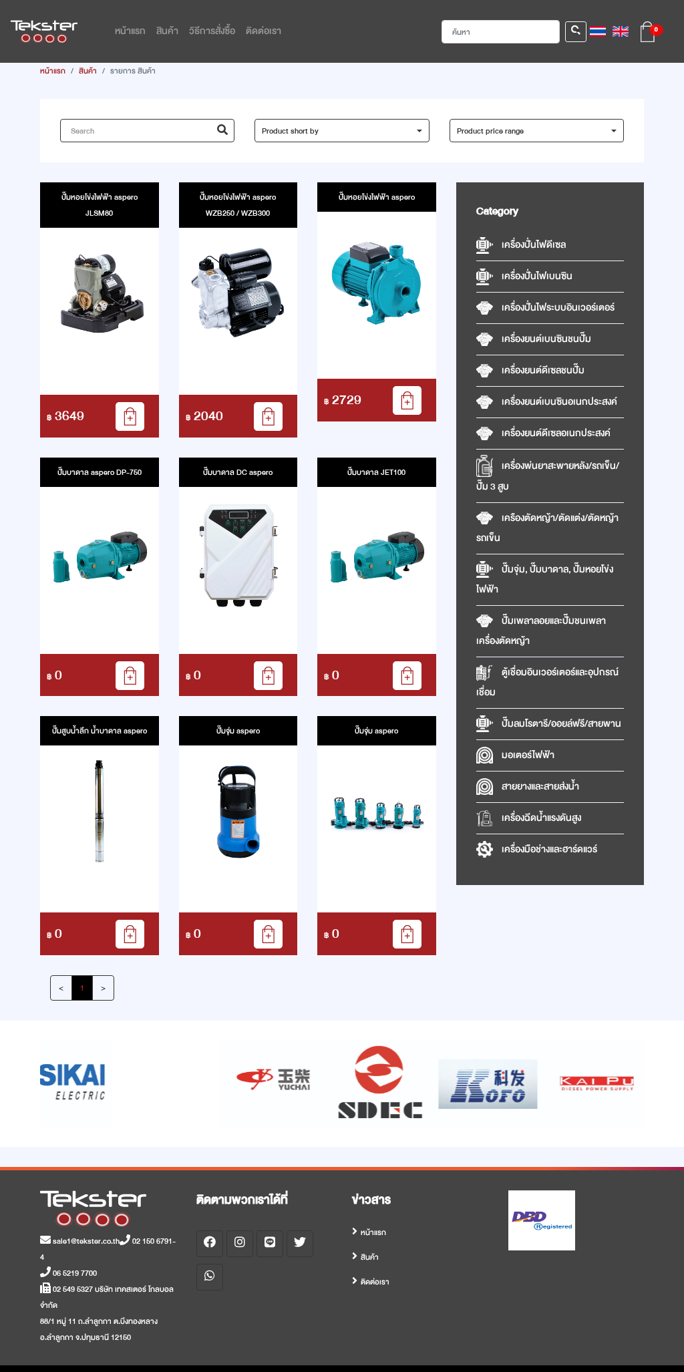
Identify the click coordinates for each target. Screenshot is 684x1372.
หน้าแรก (52, 70)
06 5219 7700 (74, 1273)
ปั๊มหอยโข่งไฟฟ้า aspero (377, 197)
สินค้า (88, 70)
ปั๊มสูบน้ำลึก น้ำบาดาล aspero (99, 730)
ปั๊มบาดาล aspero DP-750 (99, 472)
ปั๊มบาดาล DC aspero (238, 472)
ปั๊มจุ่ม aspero (238, 730)
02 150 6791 (151, 1241)
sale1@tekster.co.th (85, 1241)
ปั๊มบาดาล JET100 (376, 472)
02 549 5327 (72, 1289)
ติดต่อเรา (375, 1282)
